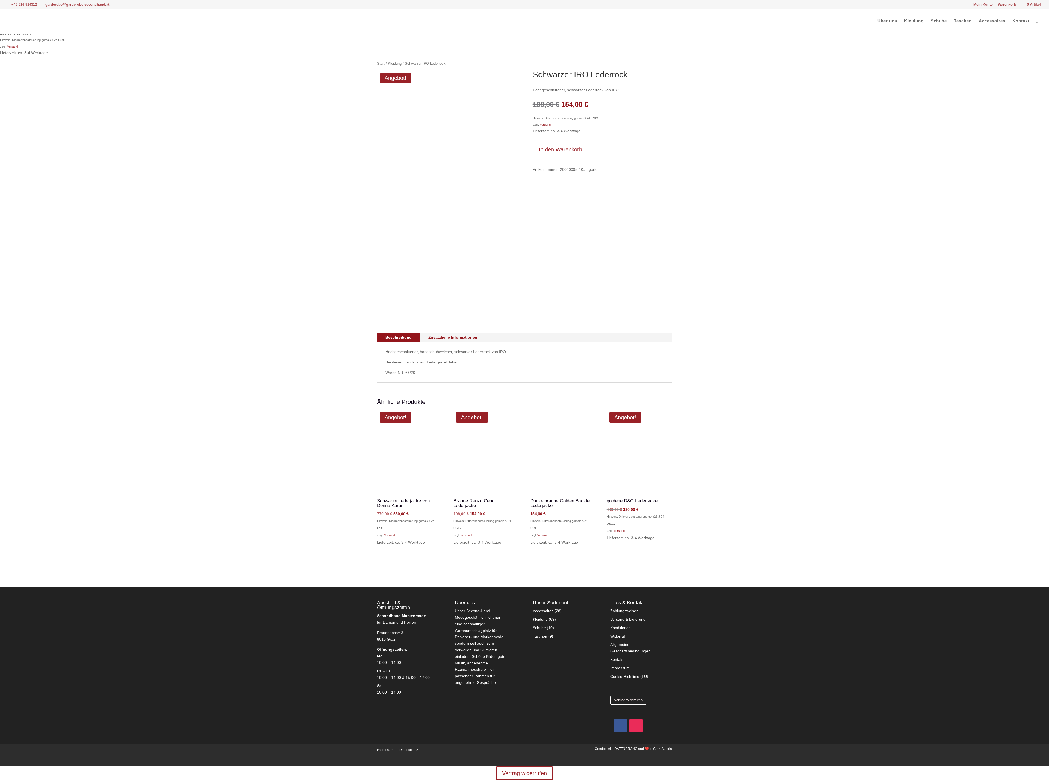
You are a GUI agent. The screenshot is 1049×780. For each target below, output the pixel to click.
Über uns (887, 21)
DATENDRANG (625, 749)
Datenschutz (408, 750)
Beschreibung (398, 337)
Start (381, 63)
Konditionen (620, 628)
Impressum (620, 668)
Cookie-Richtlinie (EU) (629, 676)
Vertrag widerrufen (628, 700)
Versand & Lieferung (628, 619)
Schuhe (939, 21)
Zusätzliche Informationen (452, 337)
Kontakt (1020, 21)
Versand (12, 46)
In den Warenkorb (560, 149)
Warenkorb (1007, 5)
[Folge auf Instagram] (636, 725)
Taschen (963, 21)
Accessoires (992, 21)
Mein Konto (983, 5)
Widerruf (617, 636)
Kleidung (914, 21)
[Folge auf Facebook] (620, 725)
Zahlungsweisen (624, 611)
